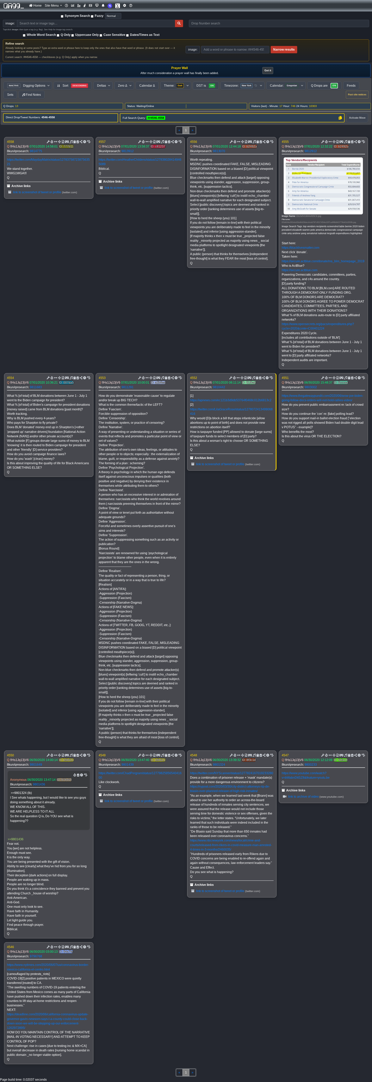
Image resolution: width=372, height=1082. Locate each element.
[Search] (179, 23)
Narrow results (284, 49)
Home (37, 5)
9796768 (36, 956)
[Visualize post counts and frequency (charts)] (73, 5)
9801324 (219, 764)
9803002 (311, 387)
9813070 (219, 151)
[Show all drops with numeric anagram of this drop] (59, 142)
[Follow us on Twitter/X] (117, 6)
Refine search (14, 43)
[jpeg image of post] (62, 142)
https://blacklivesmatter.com (300, 247)
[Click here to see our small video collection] (90, 5)
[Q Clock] (66, 5)
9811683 (36, 387)
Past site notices (357, 94)
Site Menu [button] (52, 5)
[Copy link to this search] (340, 117)
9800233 (311, 764)
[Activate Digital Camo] (66, 142)
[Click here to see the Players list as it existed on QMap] (79, 5)
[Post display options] (48, 142)
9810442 (219, 387)
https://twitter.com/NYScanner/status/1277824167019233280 (231, 773)
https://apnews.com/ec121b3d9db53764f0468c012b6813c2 (230, 400)
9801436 (39, 784)
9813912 (127, 151)
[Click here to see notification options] (103, 5)
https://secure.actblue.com (299, 270)
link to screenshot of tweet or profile (36, 192)
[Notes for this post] (71, 142)
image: (192, 49)
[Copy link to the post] (80, 142)
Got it (267, 70)
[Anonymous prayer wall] (84, 5)
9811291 (127, 387)
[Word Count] (51, 142)
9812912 (311, 151)
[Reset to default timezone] (256, 86)
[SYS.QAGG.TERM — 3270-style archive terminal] (97, 5)
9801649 (36, 764)
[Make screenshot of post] (74, 142)
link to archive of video (303, 796)
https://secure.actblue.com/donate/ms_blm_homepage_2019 (323, 261)
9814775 (36, 151)
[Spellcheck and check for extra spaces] (88, 142)
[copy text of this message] (77, 142)
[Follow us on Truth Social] (110, 6)
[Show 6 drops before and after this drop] (55, 142)
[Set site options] (124, 5)
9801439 (127, 764)
